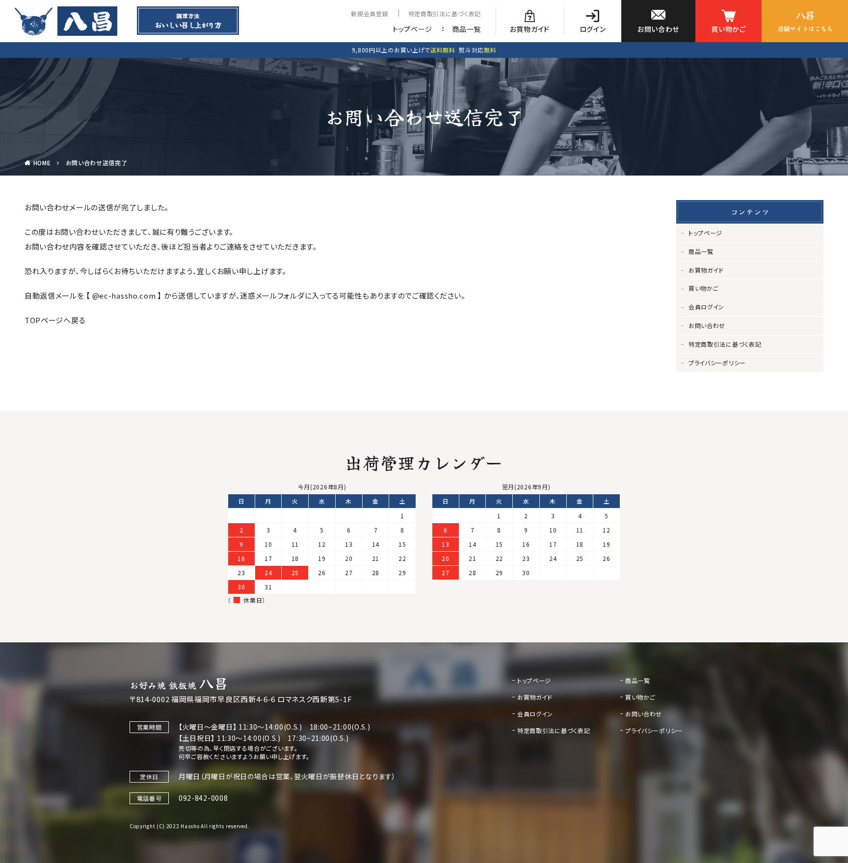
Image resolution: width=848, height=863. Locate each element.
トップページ (412, 29)
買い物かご (704, 288)
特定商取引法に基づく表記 (444, 13)
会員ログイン (706, 307)
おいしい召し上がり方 (188, 20)
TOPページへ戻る (55, 320)
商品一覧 (466, 29)
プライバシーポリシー (717, 362)
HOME (42, 162)
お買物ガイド (706, 270)
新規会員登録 (369, 13)
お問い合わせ (707, 325)
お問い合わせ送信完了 (97, 162)
